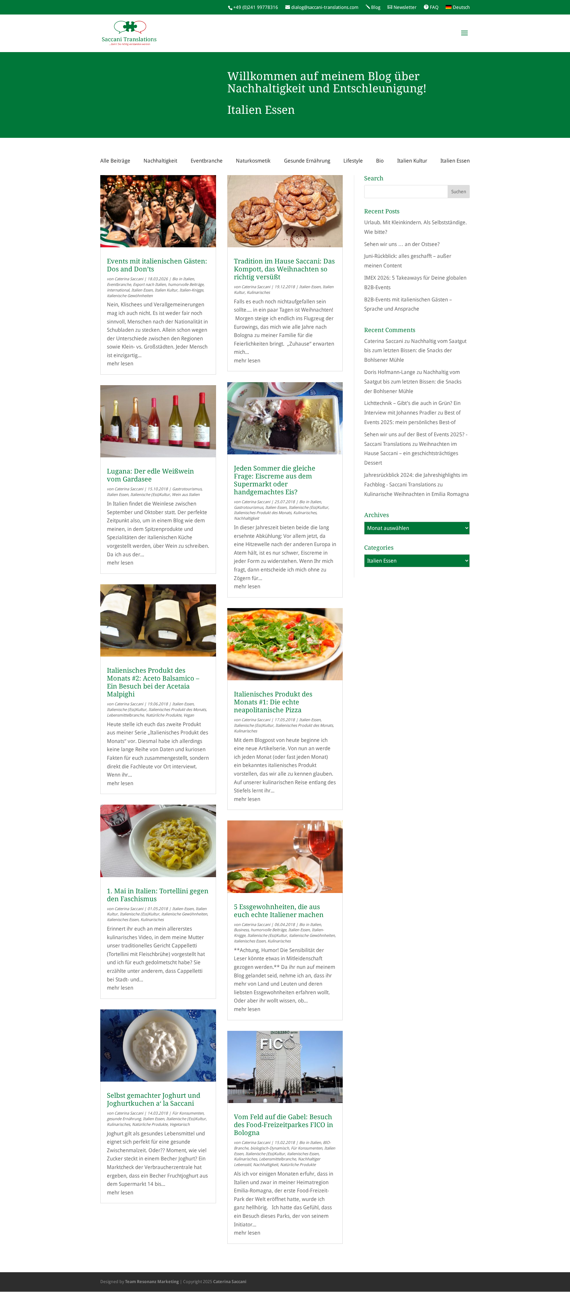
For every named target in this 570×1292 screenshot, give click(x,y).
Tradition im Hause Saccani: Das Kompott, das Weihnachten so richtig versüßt (284, 269)
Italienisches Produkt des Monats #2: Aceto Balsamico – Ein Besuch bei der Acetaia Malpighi (153, 682)
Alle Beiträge (115, 161)
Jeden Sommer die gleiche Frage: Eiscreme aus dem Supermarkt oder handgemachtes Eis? (274, 480)
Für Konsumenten (188, 1113)
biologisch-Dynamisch (269, 1148)
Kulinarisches (152, 919)
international (118, 290)
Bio (380, 161)
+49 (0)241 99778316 (255, 7)
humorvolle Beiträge (186, 284)
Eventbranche (207, 161)
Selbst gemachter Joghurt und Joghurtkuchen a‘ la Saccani (153, 1099)
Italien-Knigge (191, 290)
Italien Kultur (412, 161)
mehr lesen (120, 363)
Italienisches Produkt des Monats (177, 709)
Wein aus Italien (186, 494)
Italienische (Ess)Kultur (150, 494)
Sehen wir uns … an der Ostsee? (402, 244)
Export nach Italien (149, 284)
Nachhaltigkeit (160, 161)
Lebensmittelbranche (125, 715)
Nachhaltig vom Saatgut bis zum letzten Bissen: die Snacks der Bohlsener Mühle (415, 350)
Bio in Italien (183, 279)
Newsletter (405, 7)
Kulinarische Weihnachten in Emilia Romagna (416, 494)
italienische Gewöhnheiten (130, 295)
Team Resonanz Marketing (152, 1281)
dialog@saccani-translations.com (325, 7)
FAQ (434, 7)
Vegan (188, 715)
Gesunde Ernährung (307, 161)
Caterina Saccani (128, 279)
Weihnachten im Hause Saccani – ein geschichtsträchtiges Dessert (411, 453)
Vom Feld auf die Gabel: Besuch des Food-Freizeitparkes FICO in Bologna (283, 1125)
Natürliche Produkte (163, 715)
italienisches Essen (123, 919)
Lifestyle (353, 161)
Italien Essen (455, 161)
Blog (375, 7)
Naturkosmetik (253, 161)
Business (241, 930)
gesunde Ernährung (124, 1119)
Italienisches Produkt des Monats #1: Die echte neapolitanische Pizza (273, 702)
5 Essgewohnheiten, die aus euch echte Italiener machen (279, 911)
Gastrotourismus (187, 489)
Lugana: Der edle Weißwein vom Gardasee (150, 475)
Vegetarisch (180, 1124)
